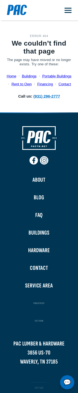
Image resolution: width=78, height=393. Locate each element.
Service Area (39, 285)
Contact (64, 84)
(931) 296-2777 (46, 96)
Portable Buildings (57, 76)
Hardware (39, 250)
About (39, 179)
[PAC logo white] (39, 149)
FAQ (39, 215)
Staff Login (39, 387)
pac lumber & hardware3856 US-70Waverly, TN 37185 (39, 352)
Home (11, 76)
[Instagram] (44, 159)
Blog (39, 197)
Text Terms (39, 320)
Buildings (29, 76)
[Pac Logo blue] (13, 10)
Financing (45, 84)
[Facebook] (34, 159)
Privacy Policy (38, 303)
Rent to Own (21, 84)
